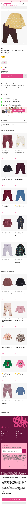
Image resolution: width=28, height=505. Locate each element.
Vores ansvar (18, 437)
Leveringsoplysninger (20, 429)
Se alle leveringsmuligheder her (7, 125)
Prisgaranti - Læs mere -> (8, 102)
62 (4, 62)
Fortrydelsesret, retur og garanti (7, 435)
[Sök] (2, 7)
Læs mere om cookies (6, 493)
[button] (2, 3)
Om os (2, 439)
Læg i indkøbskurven (12, 76)
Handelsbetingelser (4, 433)
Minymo (3, 48)
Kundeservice (3, 429)
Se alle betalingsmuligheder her (7, 124)
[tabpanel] (14, 28)
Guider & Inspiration (5, 431)
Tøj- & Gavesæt (8, 10)
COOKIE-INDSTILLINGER (14, 503)
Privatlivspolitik (19, 433)
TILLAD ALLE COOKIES (14, 499)
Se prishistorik (4, 72)
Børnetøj (3, 10)
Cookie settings (19, 435)
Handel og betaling (19, 431)
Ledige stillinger (4, 437)
